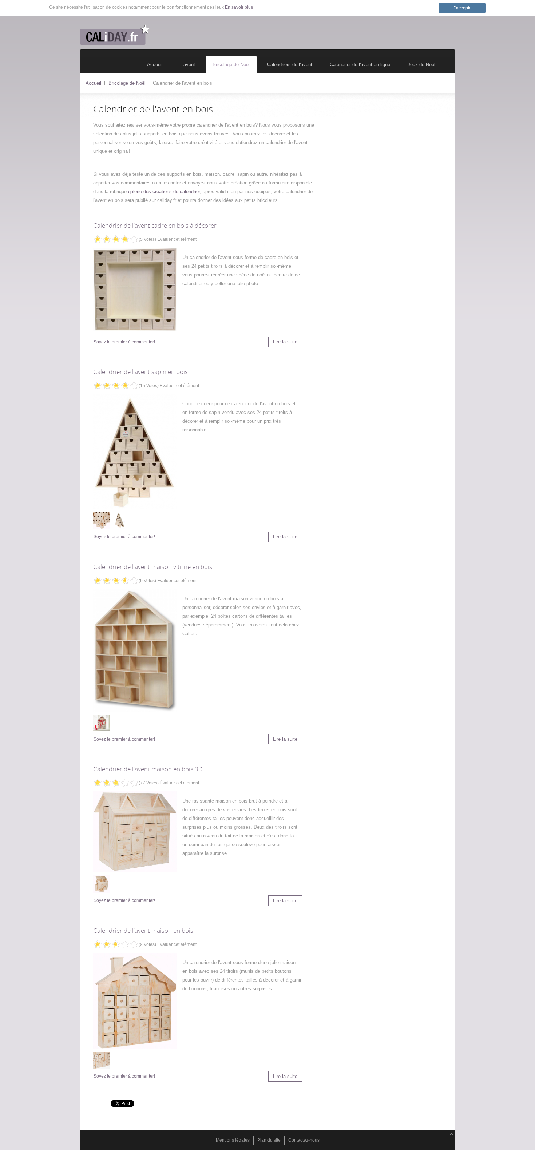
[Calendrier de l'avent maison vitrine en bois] (135, 650)
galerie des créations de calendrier (164, 191)
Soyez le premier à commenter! (124, 341)
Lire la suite (285, 342)
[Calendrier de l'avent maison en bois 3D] (135, 831)
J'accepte (462, 8)
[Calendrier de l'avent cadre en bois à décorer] (135, 289)
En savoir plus (239, 7)
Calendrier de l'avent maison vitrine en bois (152, 566)
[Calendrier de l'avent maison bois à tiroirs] (135, 1001)
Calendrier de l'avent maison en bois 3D (148, 769)
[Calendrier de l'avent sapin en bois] (135, 451)
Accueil (93, 83)
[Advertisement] (391, 158)
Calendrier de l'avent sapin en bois (140, 371)
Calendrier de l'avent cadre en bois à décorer (155, 225)
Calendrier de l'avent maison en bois (143, 930)
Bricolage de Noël (127, 83)
